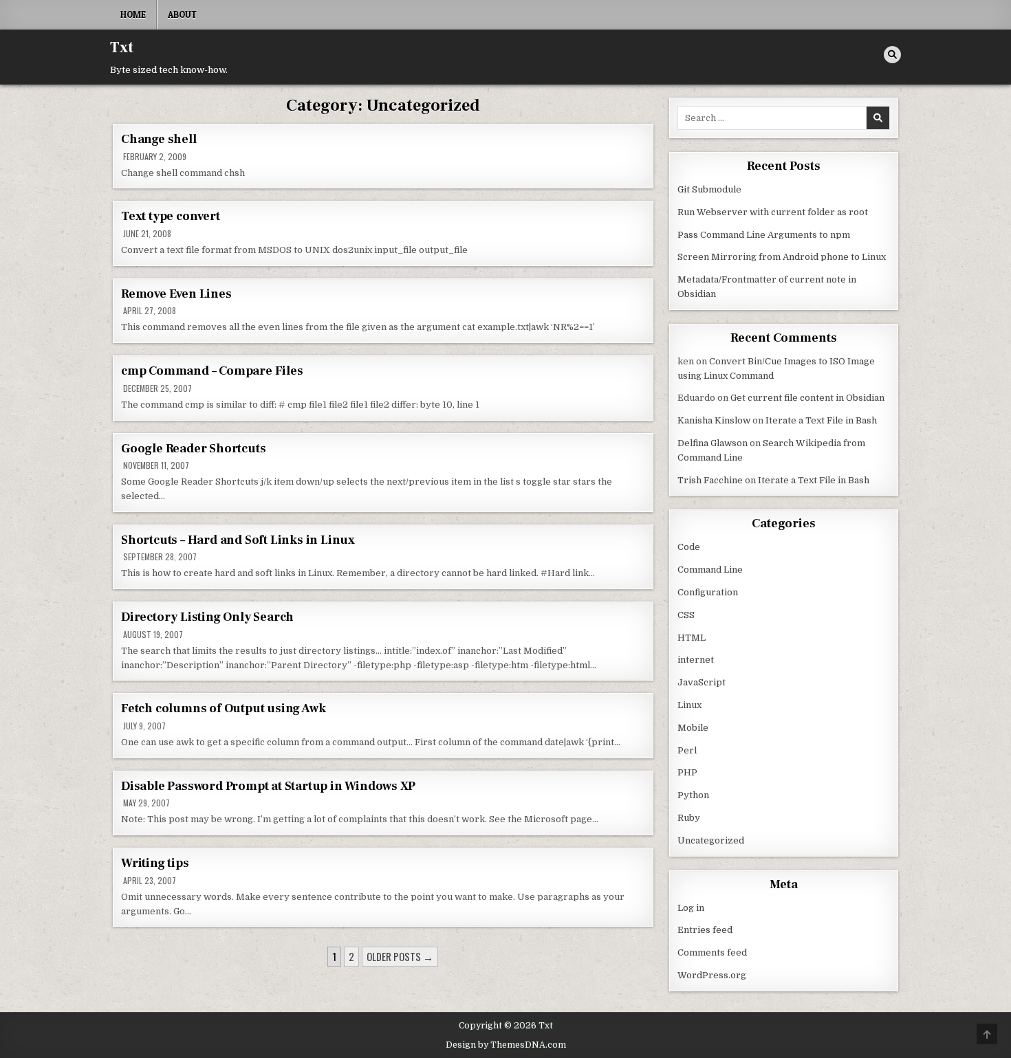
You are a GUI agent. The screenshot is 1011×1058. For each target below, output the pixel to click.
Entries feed (704, 930)
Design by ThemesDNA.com (506, 1045)
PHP (687, 772)
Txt (121, 47)
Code (688, 547)
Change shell (159, 139)
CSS (686, 615)
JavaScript (701, 682)
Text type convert (170, 216)
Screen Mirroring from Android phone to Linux (781, 257)
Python (693, 795)
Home (133, 14)
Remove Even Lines (176, 294)
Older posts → (400, 956)
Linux (689, 705)
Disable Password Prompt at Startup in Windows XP (268, 786)
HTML (691, 637)
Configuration (707, 592)
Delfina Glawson (712, 443)
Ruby (688, 818)
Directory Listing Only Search (207, 617)
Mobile (692, 728)
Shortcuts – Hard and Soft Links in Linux (238, 540)
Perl (687, 750)
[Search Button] (892, 54)
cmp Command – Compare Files (212, 371)
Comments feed (712, 952)
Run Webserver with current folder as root (772, 212)
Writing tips (155, 863)
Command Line (710, 569)
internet (695, 659)
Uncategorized (710, 840)
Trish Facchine (710, 480)
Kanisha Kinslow (713, 420)
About (182, 14)
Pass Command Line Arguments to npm (763, 235)
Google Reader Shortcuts (193, 448)
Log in (690, 908)
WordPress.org (711, 975)
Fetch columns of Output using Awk (223, 708)
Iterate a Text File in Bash (821, 420)
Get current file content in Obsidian (807, 398)
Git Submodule (709, 189)
